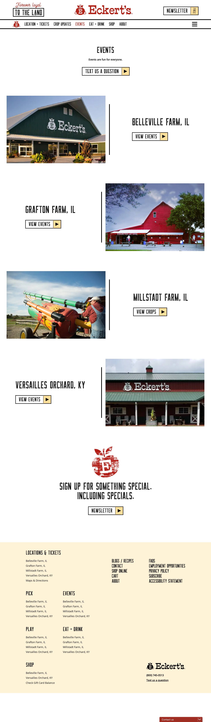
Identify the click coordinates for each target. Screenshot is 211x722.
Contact (117, 566)
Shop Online (119, 571)
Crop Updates (62, 24)
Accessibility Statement (166, 581)
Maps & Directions (37, 580)
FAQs (152, 561)
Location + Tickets (36, 24)
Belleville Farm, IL (36, 561)
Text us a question (157, 680)
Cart (115, 576)
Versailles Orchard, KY (39, 575)
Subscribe (155, 576)
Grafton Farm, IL (35, 565)
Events (80, 24)
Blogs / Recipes (122, 561)
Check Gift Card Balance (40, 682)
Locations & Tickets (43, 553)
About (123, 24)
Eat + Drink (96, 24)
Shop (112, 24)
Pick (29, 593)
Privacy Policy (159, 571)
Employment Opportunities (167, 566)
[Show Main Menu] (194, 24)
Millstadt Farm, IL (36, 570)
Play (30, 629)
